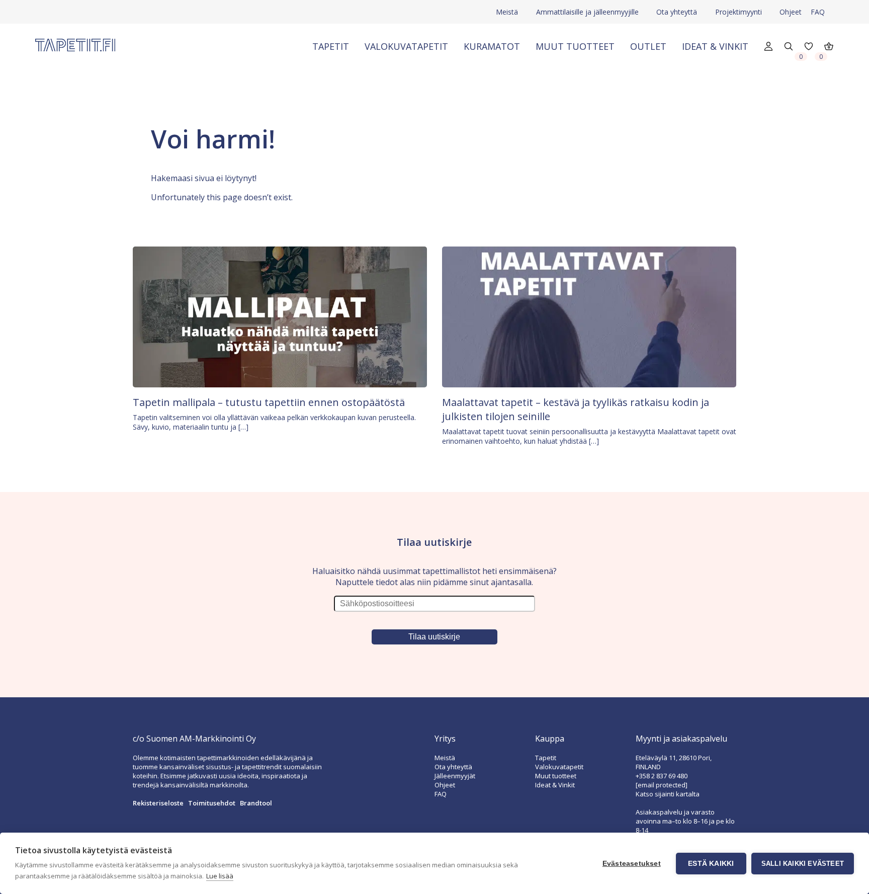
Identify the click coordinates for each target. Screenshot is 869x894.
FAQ (818, 12)
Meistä (507, 12)
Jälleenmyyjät (454, 775)
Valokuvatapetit (406, 46)
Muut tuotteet (575, 46)
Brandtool (256, 802)
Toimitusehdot (211, 802)
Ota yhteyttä (676, 12)
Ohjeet (790, 12)
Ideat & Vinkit (715, 46)
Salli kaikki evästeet (802, 863)
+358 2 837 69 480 (661, 775)
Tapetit (330, 46)
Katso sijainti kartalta (668, 793)
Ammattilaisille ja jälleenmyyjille (587, 12)
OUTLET (648, 46)
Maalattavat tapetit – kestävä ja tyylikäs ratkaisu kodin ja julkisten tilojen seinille (575, 409)
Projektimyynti (738, 12)
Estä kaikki (711, 863)
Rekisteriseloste (158, 802)
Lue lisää (219, 875)
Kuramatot (492, 46)
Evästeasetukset (631, 863)
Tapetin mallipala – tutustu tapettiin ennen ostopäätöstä (269, 402)
